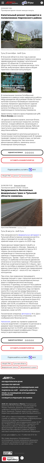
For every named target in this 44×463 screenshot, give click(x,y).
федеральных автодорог (28, 235)
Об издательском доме (12, 381)
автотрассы (26, 314)
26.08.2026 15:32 (6, 185)
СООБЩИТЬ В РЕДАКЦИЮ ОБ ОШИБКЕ (17, 398)
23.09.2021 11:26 (6, 8)
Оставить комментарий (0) (22, 160)
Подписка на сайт (10, 390)
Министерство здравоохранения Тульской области (20, 49)
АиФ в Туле (21, 227)
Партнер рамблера (19, 453)
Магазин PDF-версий (11, 384)
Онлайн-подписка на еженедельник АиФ (20, 387)
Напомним (5, 322)
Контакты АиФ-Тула (28, 390)
